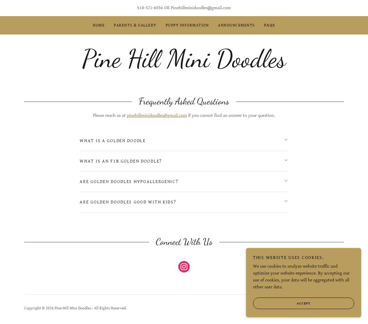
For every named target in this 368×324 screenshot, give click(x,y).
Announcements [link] (236, 25)
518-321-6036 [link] (150, 8)
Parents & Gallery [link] (135, 25)
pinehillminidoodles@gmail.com (157, 115)
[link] (184, 65)
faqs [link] (269, 25)
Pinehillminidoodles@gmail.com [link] (201, 8)
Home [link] (99, 25)
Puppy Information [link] (187, 25)
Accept (303, 303)
